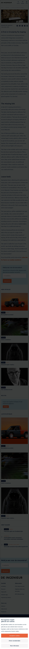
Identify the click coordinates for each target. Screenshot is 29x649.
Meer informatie (14, 645)
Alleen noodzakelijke (14, 640)
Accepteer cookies (14, 635)
